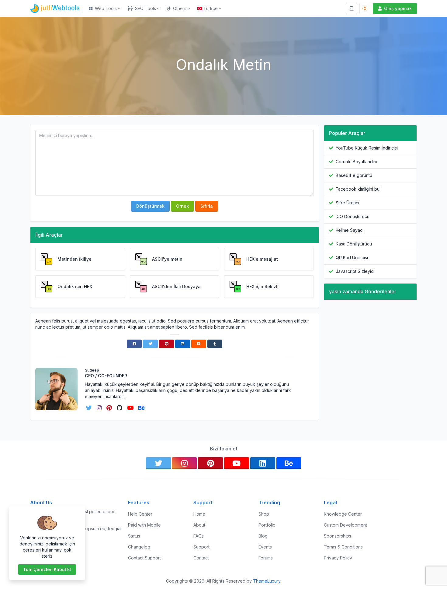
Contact (201, 557)
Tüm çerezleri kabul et (47, 569)
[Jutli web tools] (57, 8)
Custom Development (345, 524)
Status (134, 535)
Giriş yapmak (398, 8)
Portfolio (266, 524)
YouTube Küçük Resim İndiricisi (367, 147)
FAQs (198, 535)
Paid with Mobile (144, 524)
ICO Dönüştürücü (352, 216)
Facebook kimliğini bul (358, 189)
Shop (263, 514)
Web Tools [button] (106, 8)
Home (199, 514)
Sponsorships (337, 535)
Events (265, 546)
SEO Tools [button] (145, 8)
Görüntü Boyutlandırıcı (357, 161)
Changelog (139, 546)
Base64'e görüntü (354, 175)
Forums (265, 557)
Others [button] (179, 8)
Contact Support (144, 557)
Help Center (140, 514)
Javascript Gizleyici (355, 271)
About (199, 524)
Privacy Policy (338, 557)
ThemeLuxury (266, 581)
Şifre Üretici (347, 202)
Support (201, 546)
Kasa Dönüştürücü (354, 243)
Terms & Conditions (343, 546)
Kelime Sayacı (349, 230)
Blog (263, 535)
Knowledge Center (343, 514)
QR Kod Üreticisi (352, 257)
